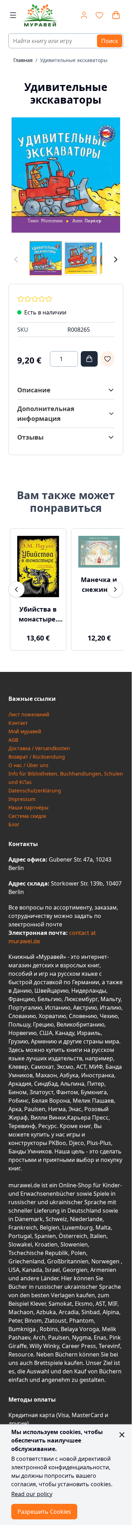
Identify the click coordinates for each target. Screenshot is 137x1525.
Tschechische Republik (38, 1249)
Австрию (85, 1003)
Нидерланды (88, 986)
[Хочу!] (107, 359)
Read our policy (31, 1494)
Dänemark (29, 1215)
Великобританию (80, 1020)
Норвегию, (23, 1029)
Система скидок (27, 811)
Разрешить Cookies (44, 1511)
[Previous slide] (16, 588)
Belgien (49, 1223)
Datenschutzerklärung (34, 786)
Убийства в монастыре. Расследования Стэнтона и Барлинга (37, 610)
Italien (98, 1232)
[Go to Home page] (38, 15)
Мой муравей (24, 727)
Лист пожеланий (28, 710)
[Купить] (89, 359)
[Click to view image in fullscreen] (65, 175)
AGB (13, 735)
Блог (13, 820)
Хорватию (52, 1012)
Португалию (25, 1003)
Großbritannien (68, 1257)
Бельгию (49, 995)
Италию (110, 1003)
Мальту (110, 995)
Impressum (21, 794)
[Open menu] (13, 15)
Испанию (57, 1003)
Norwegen (106, 1257)
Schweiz (56, 1215)
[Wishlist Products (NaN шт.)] (99, 15)
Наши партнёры (28, 803)
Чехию (109, 1012)
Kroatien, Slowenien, (62, 1240)
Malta (103, 1223)
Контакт (18, 718)
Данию (22, 986)
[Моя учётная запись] (84, 15)
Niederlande (86, 1215)
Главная (23, 60)
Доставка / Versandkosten (39, 744)
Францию (21, 995)
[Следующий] (115, 259)
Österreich (73, 1232)
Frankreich (22, 1223)
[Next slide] (115, 588)
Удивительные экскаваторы (73, 60)
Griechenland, (27, 1257)
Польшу (19, 1020)
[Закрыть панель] (122, 1435)
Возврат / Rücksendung (36, 752)
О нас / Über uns (28, 761)
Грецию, (44, 1020)
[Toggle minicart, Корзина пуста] (116, 15)
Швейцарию (51, 986)
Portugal (20, 1232)
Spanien (45, 1232)
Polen (78, 1249)
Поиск (109, 41)
